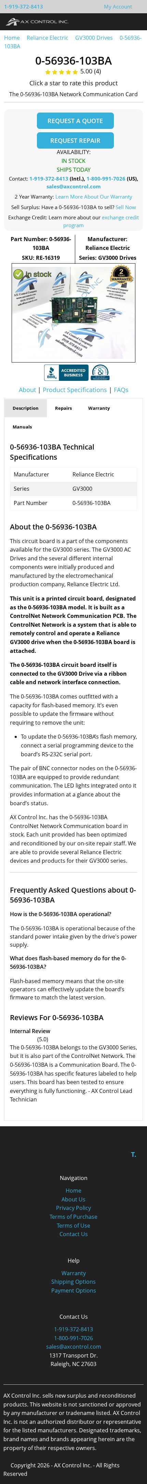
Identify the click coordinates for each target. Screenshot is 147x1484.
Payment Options (73, 1290)
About (27, 390)
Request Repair (75, 140)
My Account (118, 6)
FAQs (121, 390)
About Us (73, 1199)
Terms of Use (73, 1225)
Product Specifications (75, 390)
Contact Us (73, 1234)
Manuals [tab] (22, 427)
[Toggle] (135, 21)
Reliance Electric (47, 37)
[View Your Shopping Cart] (137, 6)
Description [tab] (26, 408)
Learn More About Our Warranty (93, 196)
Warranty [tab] (99, 408)
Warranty (74, 1273)
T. (133, 1154)
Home (12, 37)
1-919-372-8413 (23, 6)
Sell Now (126, 207)
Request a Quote (75, 121)
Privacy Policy (73, 1208)
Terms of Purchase (73, 1216)
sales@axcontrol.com (73, 186)
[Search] (122, 21)
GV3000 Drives (94, 37)
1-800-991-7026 (105, 178)
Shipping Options (73, 1281)
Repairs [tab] (63, 408)
